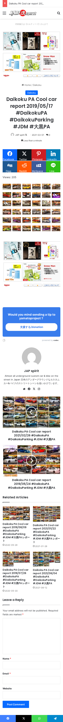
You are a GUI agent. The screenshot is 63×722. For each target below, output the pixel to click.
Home (27, 85)
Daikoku (37, 85)
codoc (56, 340)
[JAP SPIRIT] (23, 13)
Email (7, 673)
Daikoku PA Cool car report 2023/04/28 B (31, 3)
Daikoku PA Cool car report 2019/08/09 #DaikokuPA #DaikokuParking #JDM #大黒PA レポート (16, 532)
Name (7, 658)
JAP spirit (19, 135)
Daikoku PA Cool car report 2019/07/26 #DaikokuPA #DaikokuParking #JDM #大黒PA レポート (16, 578)
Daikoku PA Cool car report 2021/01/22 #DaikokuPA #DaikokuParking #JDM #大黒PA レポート (46, 533)
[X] (34, 389)
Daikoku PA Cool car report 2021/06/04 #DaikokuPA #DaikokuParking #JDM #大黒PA (46, 576)
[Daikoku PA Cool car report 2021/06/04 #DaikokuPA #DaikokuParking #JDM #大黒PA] (46, 559)
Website (7, 688)
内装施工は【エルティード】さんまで (31, 24)
